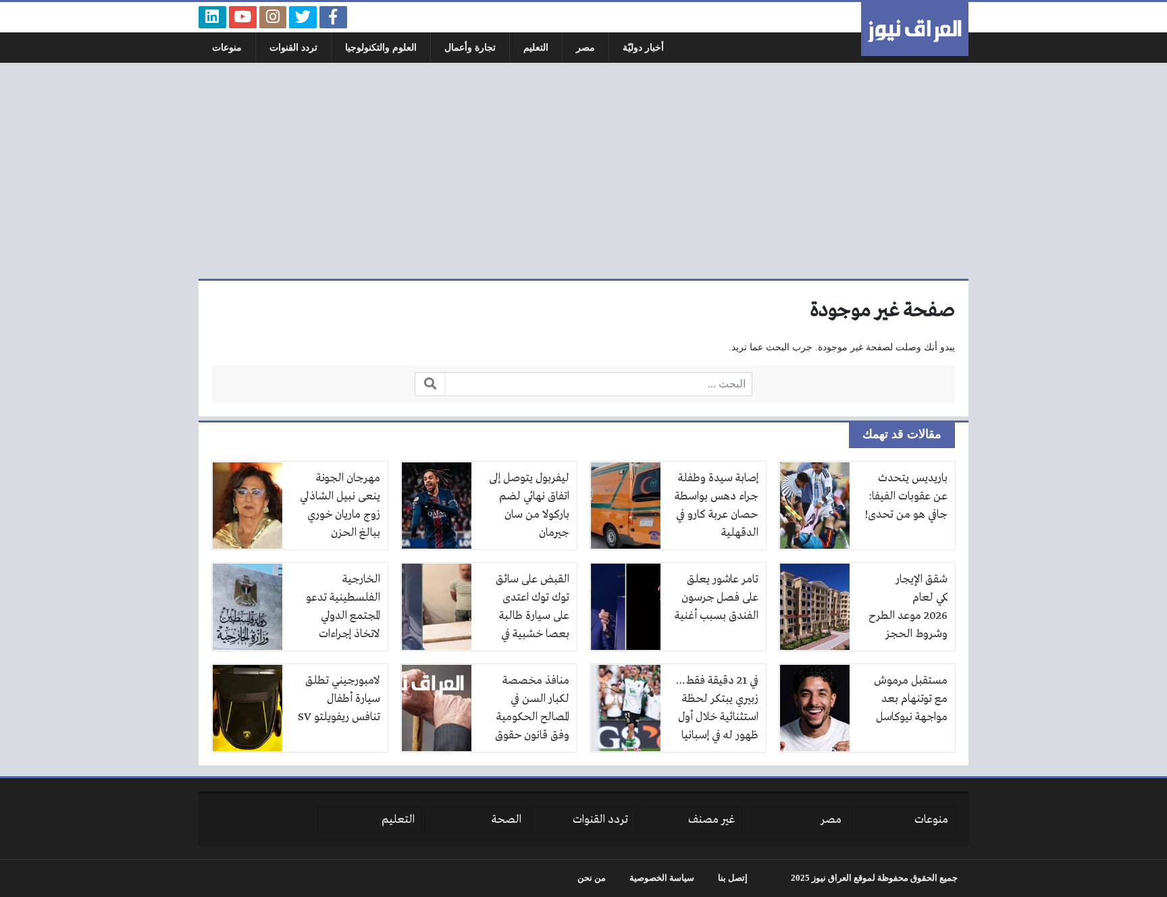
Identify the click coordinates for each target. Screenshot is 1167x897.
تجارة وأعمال (470, 48)
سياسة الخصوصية (661, 878)
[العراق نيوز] (914, 29)
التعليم (535, 48)
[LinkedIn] (212, 17)
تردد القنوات (293, 48)
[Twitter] (303, 17)
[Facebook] (333, 17)
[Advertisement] (583, 170)
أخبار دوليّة (643, 48)
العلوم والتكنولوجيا (381, 48)
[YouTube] (243, 17)
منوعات (227, 48)
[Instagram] (273, 17)
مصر (585, 48)
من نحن (591, 878)
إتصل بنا (733, 878)
